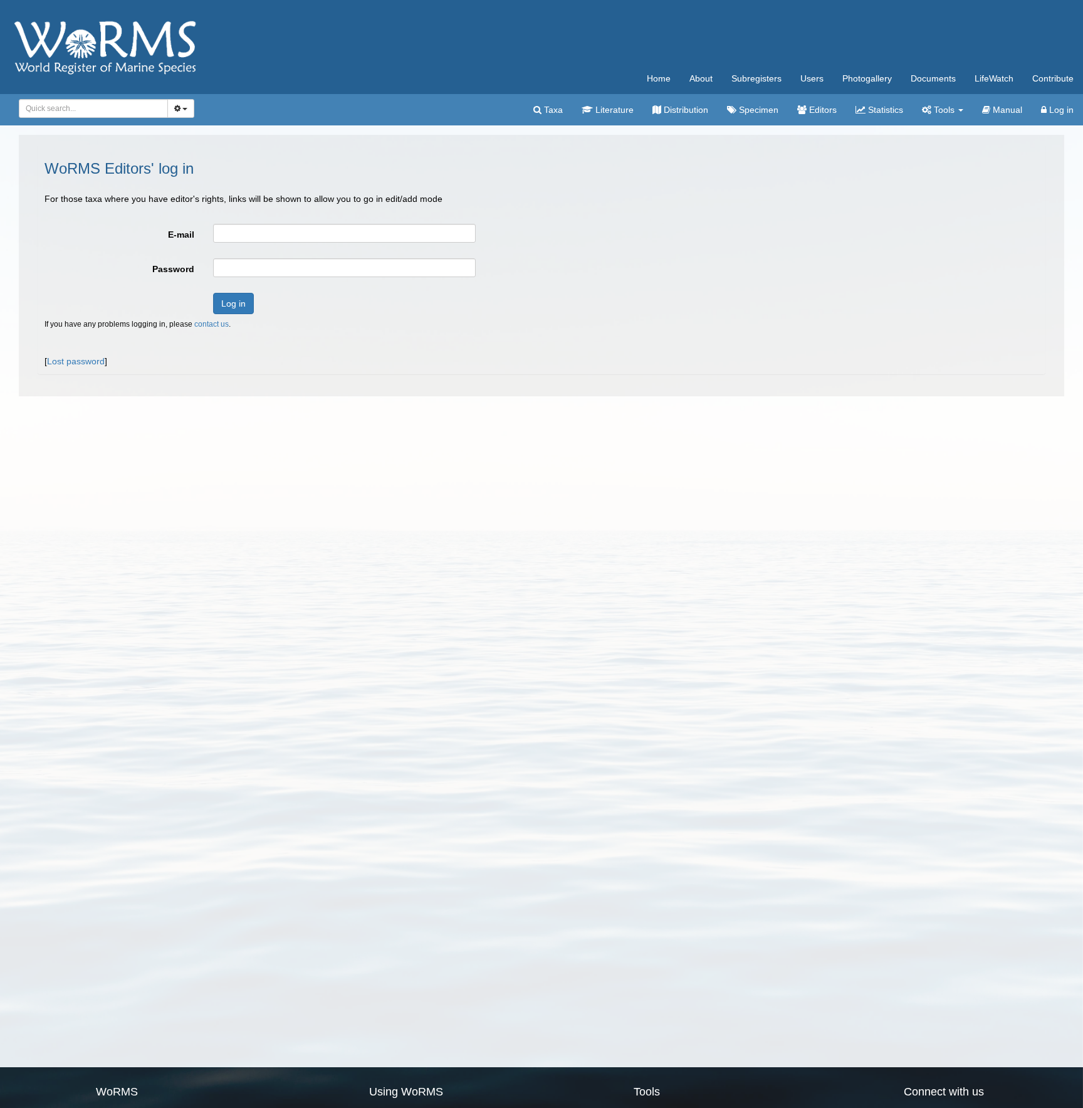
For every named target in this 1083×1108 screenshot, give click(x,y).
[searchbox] (89, 108)
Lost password (76, 361)
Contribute (1053, 78)
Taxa (552, 110)
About (701, 78)
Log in (1060, 110)
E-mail (181, 235)
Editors (822, 110)
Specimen (757, 110)
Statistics (884, 110)
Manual (1006, 110)
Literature (613, 110)
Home (659, 78)
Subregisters (756, 78)
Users (812, 78)
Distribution (684, 110)
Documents (933, 78)
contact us (211, 324)
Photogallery (867, 78)
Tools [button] (944, 110)
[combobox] (93, 108)
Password (173, 269)
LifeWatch (994, 78)
